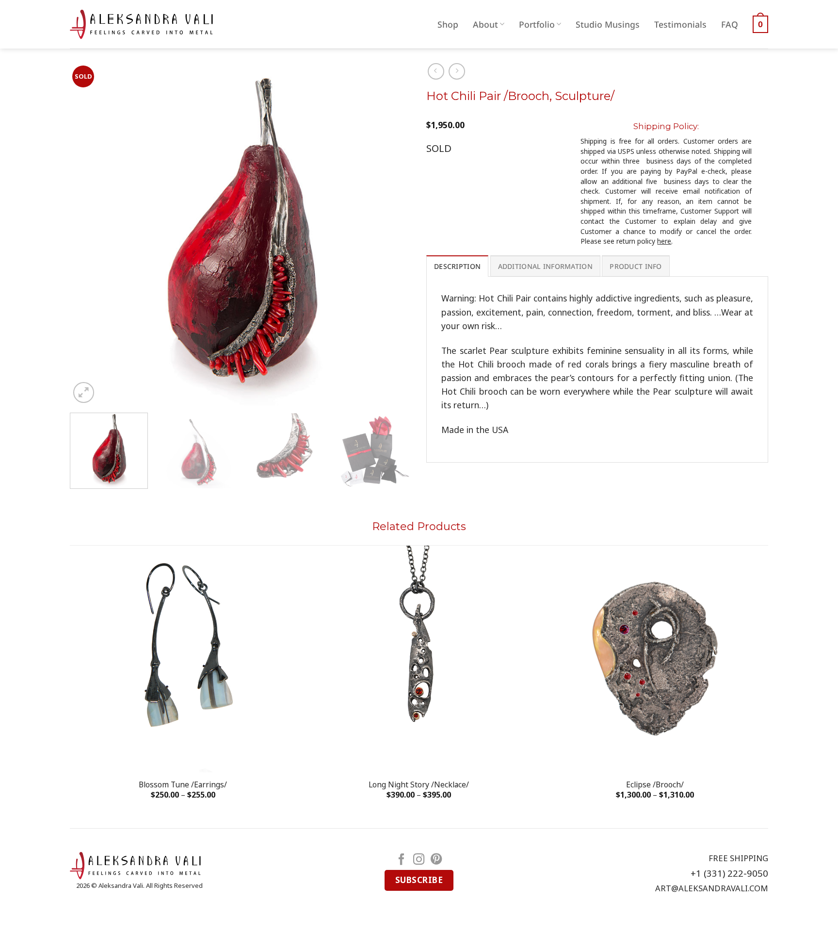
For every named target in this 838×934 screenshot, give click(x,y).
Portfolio (537, 24)
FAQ (729, 24)
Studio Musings (608, 24)
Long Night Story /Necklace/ (419, 785)
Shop (447, 24)
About (485, 24)
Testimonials (680, 24)
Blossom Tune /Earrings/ (183, 785)
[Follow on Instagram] (419, 860)
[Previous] (88, 234)
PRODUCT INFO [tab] (635, 266)
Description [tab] (457, 266)
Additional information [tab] (545, 266)
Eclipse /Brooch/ (655, 785)
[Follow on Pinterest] (436, 860)
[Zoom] (83, 392)
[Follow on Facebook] (401, 860)
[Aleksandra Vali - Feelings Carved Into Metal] (141, 24)
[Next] (393, 234)
